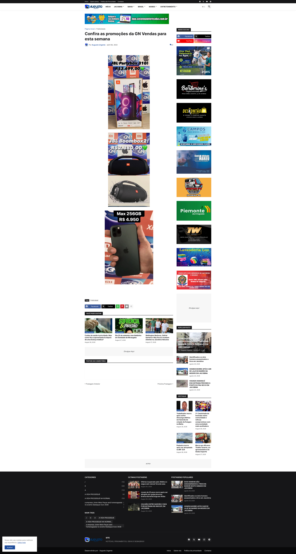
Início (86, 1)
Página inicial (90, 29)
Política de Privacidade (108, 1)
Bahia (130, 7)
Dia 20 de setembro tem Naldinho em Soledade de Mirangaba (128, 336)
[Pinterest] (122, 306)
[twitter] (203, 1)
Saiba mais (21, 542)
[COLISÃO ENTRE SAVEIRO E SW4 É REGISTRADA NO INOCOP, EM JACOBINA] (133, 507)
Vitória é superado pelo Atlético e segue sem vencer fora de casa (154, 483)
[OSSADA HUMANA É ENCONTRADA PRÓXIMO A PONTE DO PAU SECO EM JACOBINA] (182, 383)
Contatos (121, 1)
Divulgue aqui (194, 308)
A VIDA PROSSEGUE (105, 494)
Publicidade (100, 29)
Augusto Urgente (106, 551)
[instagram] (204, 540)
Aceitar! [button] (10, 547)
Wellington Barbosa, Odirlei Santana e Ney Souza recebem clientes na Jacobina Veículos (157, 337)
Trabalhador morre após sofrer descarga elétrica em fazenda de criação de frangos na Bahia (184, 418)
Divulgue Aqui (129, 351)
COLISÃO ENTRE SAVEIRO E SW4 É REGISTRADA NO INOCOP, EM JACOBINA (154, 506)
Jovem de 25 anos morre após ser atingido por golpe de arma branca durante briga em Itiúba (154, 494)
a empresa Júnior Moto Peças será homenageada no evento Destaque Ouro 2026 (104, 505)
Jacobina (118, 7)
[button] (204, 7)
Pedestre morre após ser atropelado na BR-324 (184, 447)
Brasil (141, 7)
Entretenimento (168, 7)
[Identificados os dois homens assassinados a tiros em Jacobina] (182, 360)
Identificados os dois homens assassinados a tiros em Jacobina (198, 359)
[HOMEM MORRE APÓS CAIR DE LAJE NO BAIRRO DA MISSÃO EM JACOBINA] (182, 371)
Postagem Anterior (93, 384)
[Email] (127, 306)
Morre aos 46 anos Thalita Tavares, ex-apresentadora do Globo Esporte (203, 448)
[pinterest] (210, 1)
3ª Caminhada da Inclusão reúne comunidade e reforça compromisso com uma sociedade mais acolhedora (202, 419)
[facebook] (200, 1)
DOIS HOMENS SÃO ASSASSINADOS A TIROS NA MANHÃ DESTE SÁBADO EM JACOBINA (195, 485)
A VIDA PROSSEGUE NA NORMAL (105, 498)
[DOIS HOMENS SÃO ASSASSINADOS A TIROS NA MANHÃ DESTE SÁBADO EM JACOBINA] (177, 484)
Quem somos (94, 1)
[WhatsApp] (118, 306)
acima (148, 463)
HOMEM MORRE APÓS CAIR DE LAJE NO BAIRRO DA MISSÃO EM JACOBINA (200, 371)
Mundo (152, 7)
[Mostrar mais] (131, 306)
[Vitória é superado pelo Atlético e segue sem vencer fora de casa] (133, 484)
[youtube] (207, 1)
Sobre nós (177, 551)
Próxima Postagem (165, 384)
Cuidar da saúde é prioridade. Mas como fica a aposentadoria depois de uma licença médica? (98, 337)
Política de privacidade (193, 551)
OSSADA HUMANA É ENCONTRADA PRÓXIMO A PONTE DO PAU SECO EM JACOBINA (199, 384)
